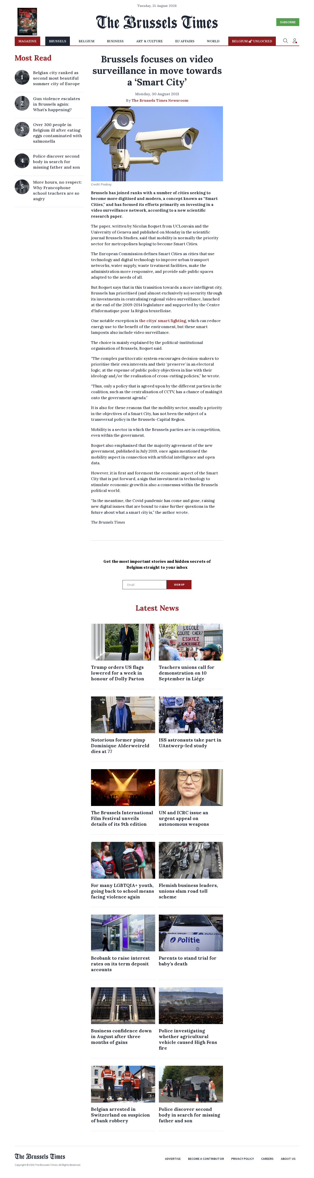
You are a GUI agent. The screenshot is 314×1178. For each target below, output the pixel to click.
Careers (267, 1159)
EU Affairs (184, 41)
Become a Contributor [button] (206, 1159)
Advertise (173, 1159)
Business (115, 41)
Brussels (57, 41)
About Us (288, 1159)
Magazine (27, 41)
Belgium (86, 41)
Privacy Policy (242, 1159)
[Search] (285, 41)
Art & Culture (149, 41)
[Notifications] (294, 41)
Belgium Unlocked (252, 41)
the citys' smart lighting (162, 320)
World (213, 41)
